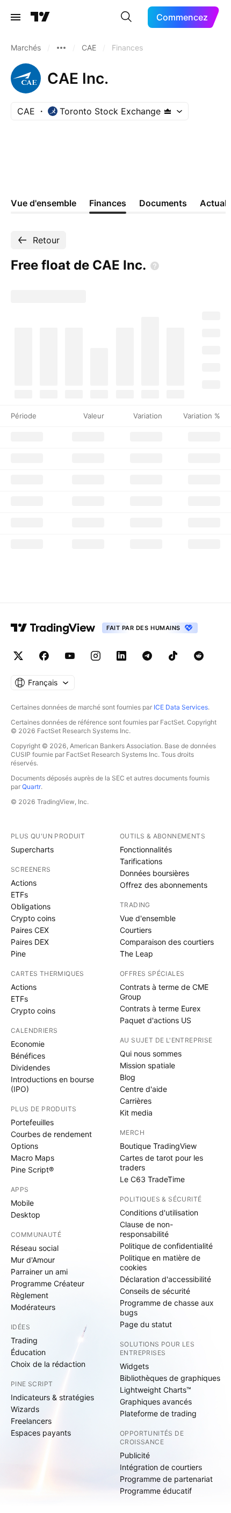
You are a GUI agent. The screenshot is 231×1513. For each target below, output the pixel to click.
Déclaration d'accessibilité (165, 1279)
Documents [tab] (163, 203)
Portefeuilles (32, 1122)
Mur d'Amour (33, 1259)
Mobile (22, 1202)
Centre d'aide (143, 1089)
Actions (24, 882)
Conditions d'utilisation (159, 1212)
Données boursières (154, 873)
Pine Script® (32, 1169)
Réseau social (35, 1248)
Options (24, 1145)
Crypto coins (33, 918)
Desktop (25, 1214)
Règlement (29, 1295)
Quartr (31, 787)
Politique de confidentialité (166, 1245)
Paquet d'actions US (155, 1020)
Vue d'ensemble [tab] (43, 203)
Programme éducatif (156, 1490)
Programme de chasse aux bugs (167, 1307)
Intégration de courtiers (161, 1467)
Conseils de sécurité (155, 1290)
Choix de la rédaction (48, 1364)
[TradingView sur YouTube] (69, 655)
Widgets (134, 1366)
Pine (18, 953)
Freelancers (31, 1420)
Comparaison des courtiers (167, 941)
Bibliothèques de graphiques (170, 1377)
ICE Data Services (181, 707)
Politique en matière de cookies (160, 1262)
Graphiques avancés (156, 1401)
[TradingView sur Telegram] (147, 655)
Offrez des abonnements (163, 884)
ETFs (19, 894)
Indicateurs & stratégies (52, 1397)
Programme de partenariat (166, 1478)
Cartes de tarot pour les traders (161, 1162)
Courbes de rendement (51, 1134)
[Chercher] (126, 17)
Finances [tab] (107, 203)
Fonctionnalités (146, 849)
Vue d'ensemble (148, 918)
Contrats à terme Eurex (160, 1008)
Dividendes (30, 1067)
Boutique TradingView (158, 1145)
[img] (167, 111)
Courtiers (135, 930)
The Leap (136, 953)
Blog (127, 1077)
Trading (24, 1340)
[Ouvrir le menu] (15, 17)
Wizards (25, 1409)
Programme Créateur (47, 1283)
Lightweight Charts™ (155, 1389)
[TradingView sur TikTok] (173, 655)
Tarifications (141, 861)
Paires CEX (30, 930)
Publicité (135, 1455)
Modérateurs (33, 1307)
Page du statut (146, 1324)
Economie (28, 1043)
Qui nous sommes (151, 1053)
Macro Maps (32, 1157)
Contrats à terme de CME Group (164, 991)
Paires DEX (30, 941)
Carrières (135, 1100)
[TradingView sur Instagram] (95, 655)
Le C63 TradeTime (152, 1179)
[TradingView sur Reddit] (198, 655)
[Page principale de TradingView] (40, 17)
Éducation (28, 1352)
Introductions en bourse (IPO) (52, 1084)
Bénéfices (28, 1055)
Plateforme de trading (158, 1413)
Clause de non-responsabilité (146, 1229)
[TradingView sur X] (18, 655)
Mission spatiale (147, 1065)
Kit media (136, 1112)
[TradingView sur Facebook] (44, 655)
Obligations (30, 906)
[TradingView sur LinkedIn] (121, 655)
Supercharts (32, 849)
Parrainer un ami (39, 1271)
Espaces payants (41, 1432)
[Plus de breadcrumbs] (61, 48)
